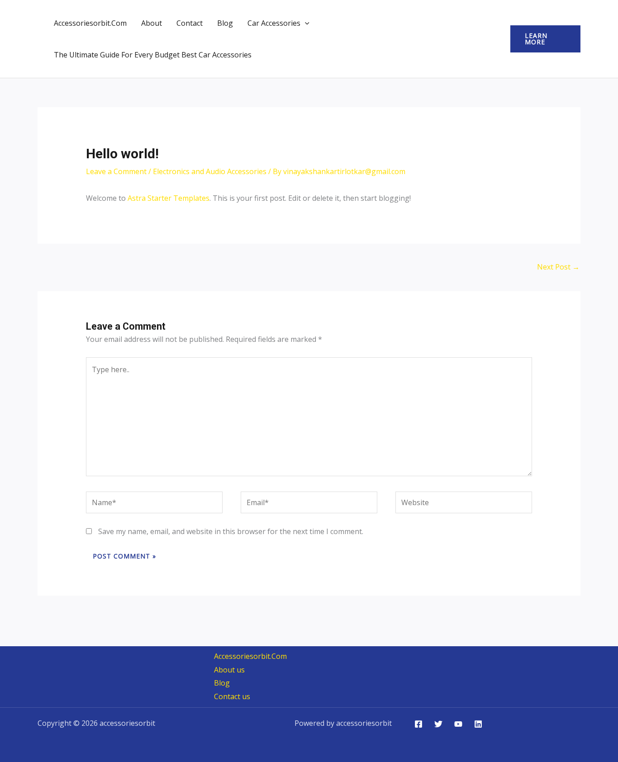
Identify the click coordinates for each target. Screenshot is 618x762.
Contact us (232, 696)
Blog (225, 23)
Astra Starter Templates (168, 198)
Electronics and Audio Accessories (209, 171)
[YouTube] (458, 724)
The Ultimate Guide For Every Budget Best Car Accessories (153, 55)
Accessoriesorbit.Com (90, 23)
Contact (189, 23)
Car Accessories (273, 23)
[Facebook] (418, 724)
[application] (304, 23)
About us (229, 670)
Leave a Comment (116, 171)
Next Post (558, 267)
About (151, 23)
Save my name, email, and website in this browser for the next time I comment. (230, 531)
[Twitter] (438, 724)
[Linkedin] (478, 724)
